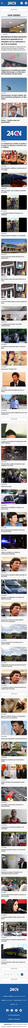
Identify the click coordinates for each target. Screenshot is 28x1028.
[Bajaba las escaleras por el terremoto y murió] (14, 749)
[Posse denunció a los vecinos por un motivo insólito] (14, 631)
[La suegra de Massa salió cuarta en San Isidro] (14, 906)
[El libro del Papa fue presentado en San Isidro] (14, 771)
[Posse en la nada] (14, 476)
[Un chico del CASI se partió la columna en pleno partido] (14, 884)
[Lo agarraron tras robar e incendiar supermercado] (14, 313)
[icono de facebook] (7, 1010)
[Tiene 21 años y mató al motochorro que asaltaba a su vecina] (14, 453)
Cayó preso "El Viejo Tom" (9, 369)
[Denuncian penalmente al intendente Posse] (14, 728)
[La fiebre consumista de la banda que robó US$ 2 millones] (14, 431)
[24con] (11, 3)
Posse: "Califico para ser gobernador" (10, 121)
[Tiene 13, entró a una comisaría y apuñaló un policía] (14, 180)
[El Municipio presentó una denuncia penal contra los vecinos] (14, 654)
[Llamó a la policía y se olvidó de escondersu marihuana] (14, 541)
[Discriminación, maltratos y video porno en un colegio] (14, 157)
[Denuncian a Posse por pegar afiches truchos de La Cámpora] (14, 609)
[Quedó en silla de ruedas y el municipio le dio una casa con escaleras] (14, 705)
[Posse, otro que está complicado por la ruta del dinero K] (14, 402)
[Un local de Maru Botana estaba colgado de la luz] (14, 291)
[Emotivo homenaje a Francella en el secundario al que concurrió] (14, 861)
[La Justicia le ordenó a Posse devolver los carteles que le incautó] (14, 676)
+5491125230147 (7, 1000)
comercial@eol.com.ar (14, 996)
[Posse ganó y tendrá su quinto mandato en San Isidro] (14, 564)
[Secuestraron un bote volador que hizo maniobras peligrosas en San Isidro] (14, 85)
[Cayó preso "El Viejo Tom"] (14, 358)
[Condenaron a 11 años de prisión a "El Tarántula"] (14, 816)
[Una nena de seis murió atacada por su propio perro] (14, 246)
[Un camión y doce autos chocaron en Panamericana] (14, 794)
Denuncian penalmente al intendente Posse (14, 738)
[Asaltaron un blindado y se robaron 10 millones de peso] (14, 586)
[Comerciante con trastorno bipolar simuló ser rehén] (14, 929)
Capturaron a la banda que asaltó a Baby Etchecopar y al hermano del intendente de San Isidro (13, 72)
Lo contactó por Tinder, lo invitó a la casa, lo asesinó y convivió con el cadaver (13, 145)
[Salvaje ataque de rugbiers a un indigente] (14, 225)
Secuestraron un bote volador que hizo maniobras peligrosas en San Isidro (13, 97)
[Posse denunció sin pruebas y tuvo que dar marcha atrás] (14, 519)
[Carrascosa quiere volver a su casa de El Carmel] (14, 839)
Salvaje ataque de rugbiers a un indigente (13, 235)
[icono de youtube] (20, 1010)
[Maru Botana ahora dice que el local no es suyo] (14, 268)
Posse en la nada (6, 486)
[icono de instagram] (26, 3)
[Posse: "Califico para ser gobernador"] (14, 110)
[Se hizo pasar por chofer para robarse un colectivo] (14, 951)
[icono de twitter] (21, 3)
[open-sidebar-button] (2, 3)
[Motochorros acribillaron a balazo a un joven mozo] (14, 496)
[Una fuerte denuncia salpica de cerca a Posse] (14, 379)
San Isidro (5, 34)
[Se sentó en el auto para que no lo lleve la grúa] (14, 336)
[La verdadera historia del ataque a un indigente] (14, 202)
